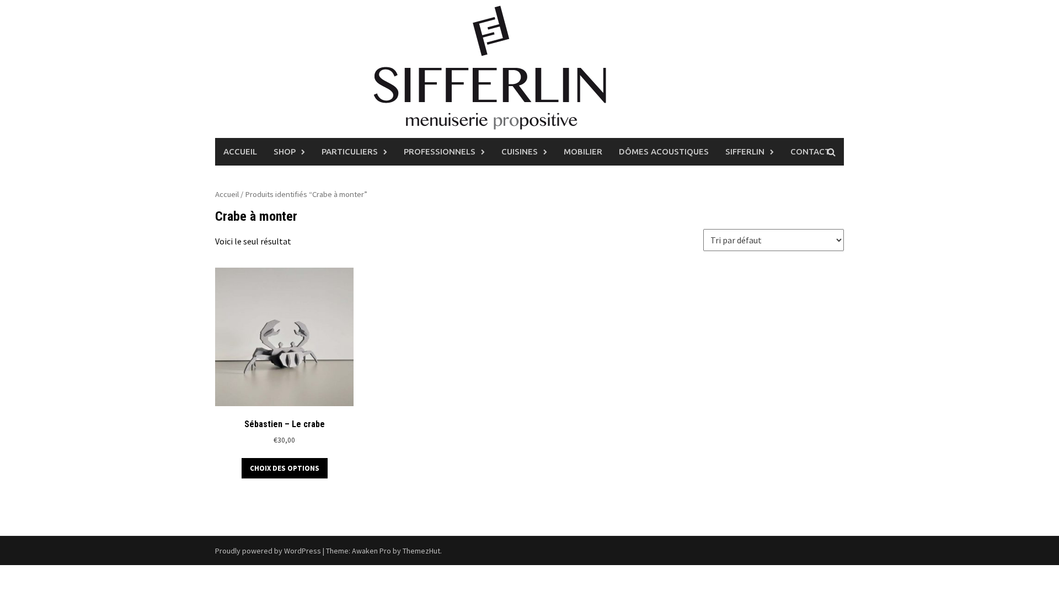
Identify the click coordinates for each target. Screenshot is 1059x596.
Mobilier (583, 151)
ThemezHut (421, 551)
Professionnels (439, 151)
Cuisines (519, 151)
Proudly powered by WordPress (268, 551)
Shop (285, 151)
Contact (810, 151)
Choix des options (284, 468)
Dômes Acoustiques (664, 151)
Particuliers (350, 151)
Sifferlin (744, 151)
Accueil (240, 151)
